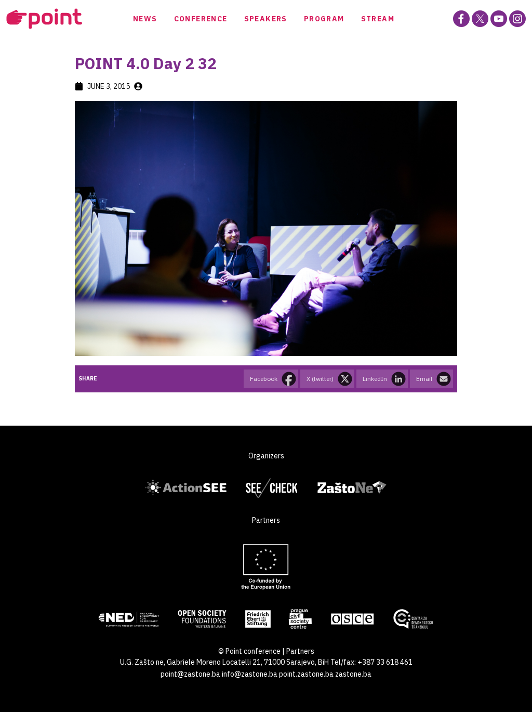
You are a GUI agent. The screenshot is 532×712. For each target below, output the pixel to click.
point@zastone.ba (190, 674)
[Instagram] (517, 18)
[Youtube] (498, 18)
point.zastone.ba (306, 674)
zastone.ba (353, 674)
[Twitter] (480, 18)
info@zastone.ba (249, 674)
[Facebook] (461, 18)
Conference (201, 18)
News (145, 18)
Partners (300, 651)
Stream (377, 18)
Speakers (265, 18)
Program (324, 18)
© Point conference (249, 651)
